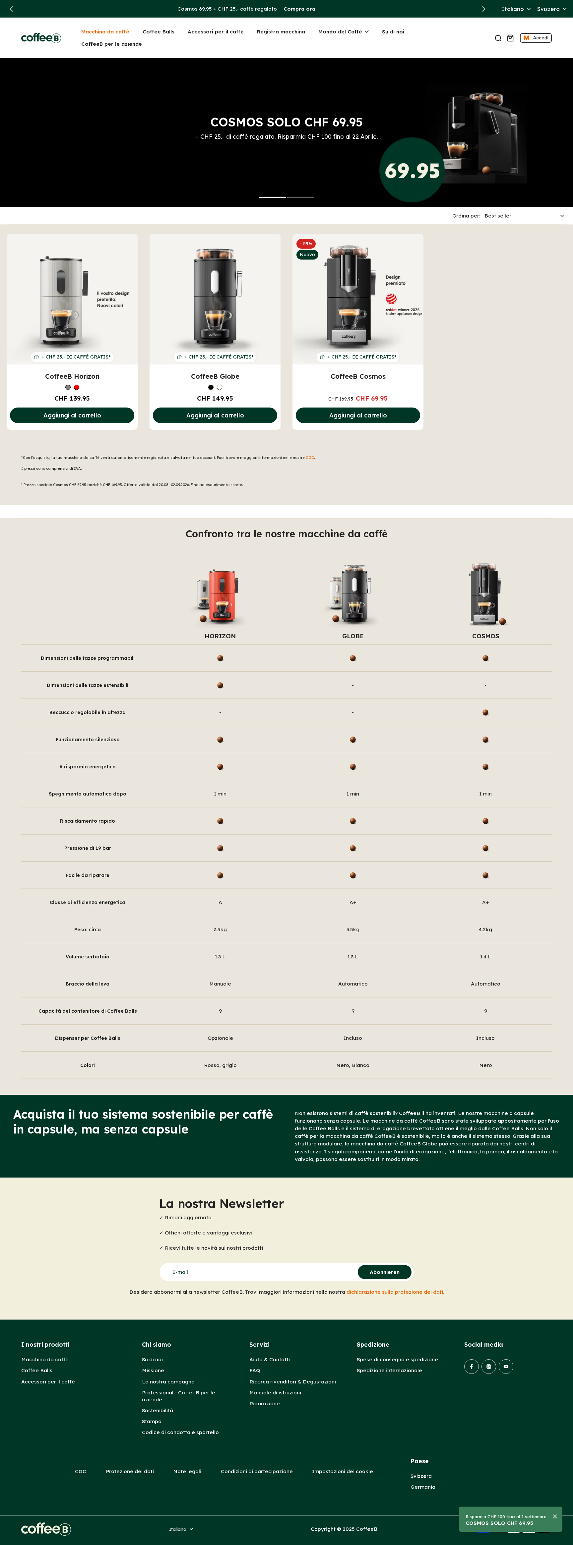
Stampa (151, 1421)
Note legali (187, 1471)
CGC (310, 457)
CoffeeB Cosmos (358, 376)
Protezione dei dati (130, 1471)
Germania (423, 1487)
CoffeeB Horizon (72, 376)
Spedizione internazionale (389, 1370)
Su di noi (152, 1359)
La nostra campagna (168, 1381)
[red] (76, 387)
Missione (153, 1370)
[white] (219, 387)
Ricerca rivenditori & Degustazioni (292, 1381)
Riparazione (264, 1403)
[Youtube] (506, 1366)
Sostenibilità (157, 1410)
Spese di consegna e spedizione (397, 1359)
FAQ (254, 1370)
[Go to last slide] (11, 9)
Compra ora (299, 9)
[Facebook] (471, 1366)
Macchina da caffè (45, 1359)
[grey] (68, 387)
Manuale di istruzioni (275, 1392)
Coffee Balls (36, 1370)
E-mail (180, 1272)
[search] (498, 37)
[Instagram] (488, 1366)
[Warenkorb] (510, 37)
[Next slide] (484, 9)
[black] (211, 387)
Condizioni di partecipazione (257, 1471)
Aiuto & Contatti (269, 1359)
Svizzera (421, 1476)
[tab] (272, 198)
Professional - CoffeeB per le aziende (178, 1396)
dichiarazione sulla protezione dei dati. (395, 1292)
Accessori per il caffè (48, 1381)
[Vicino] (555, 1516)
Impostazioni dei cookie (342, 1471)
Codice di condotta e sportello (180, 1432)
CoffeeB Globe (215, 376)
